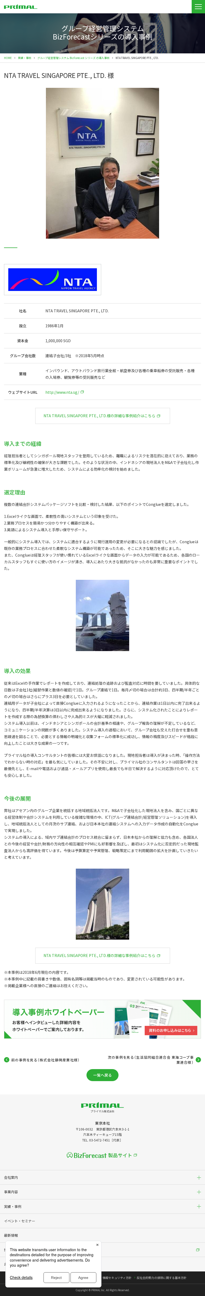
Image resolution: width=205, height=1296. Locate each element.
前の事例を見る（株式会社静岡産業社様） (45, 1059)
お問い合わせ (14, 1264)
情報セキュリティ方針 (117, 1277)
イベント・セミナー (19, 1220)
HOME (8, 58)
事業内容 (11, 1191)
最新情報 (11, 1235)
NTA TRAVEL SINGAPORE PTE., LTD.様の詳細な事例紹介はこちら (99, 415)
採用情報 (11, 1249)
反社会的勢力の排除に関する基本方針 (162, 1277)
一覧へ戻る (102, 1075)
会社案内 (11, 1177)
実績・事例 (24, 58)
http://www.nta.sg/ (62, 392)
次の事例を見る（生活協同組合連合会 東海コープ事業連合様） (151, 1060)
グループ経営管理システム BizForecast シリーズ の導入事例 (73, 58)
